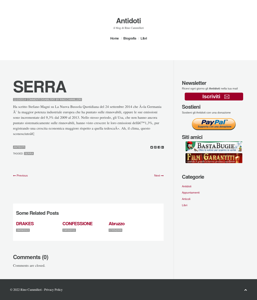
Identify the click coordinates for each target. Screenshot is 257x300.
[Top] (245, 290)
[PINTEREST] (155, 147)
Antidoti (128, 20)
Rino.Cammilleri (70, 99)
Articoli (186, 199)
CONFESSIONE (77, 223)
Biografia (129, 38)
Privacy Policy (53, 289)
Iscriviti (211, 96)
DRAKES (25, 223)
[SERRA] (151, 147)
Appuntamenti (191, 192)
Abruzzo (116, 223)
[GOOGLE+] (162, 147)
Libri (144, 38)
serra (29, 153)
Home (114, 38)
